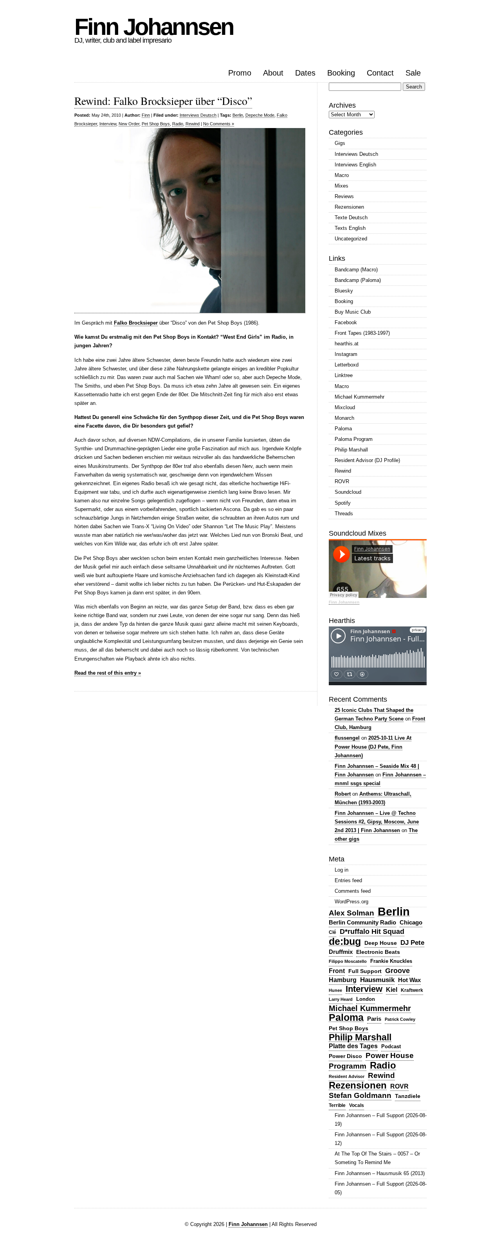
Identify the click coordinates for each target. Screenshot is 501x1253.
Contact (380, 73)
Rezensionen (349, 207)
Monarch (344, 418)
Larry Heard (341, 999)
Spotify (343, 503)
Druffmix (341, 951)
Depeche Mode (259, 115)
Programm (347, 1066)
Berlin (237, 115)
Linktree (344, 375)
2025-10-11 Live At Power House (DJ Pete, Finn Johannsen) (373, 746)
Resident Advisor (346, 1076)
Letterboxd (347, 365)
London (365, 999)
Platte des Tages (353, 1046)
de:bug (345, 941)
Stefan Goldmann (360, 1095)
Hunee (335, 990)
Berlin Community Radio (362, 922)
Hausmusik (377, 980)
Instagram (346, 354)
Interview (107, 123)
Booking (341, 73)
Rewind (193, 123)
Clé (332, 932)
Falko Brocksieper (136, 323)
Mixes (341, 186)
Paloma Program (354, 439)
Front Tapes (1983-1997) (362, 333)
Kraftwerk (412, 990)
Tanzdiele (407, 1096)
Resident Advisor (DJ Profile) (367, 460)
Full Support (365, 971)
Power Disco (345, 1056)
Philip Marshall (351, 450)
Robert (343, 794)
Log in (341, 870)
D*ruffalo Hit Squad (372, 931)
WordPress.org (351, 902)
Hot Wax (409, 980)
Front (337, 971)
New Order (129, 123)
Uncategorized (351, 239)
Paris (374, 1018)
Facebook (346, 322)
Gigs (340, 143)
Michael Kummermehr (359, 397)
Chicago (411, 922)
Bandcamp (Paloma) (358, 280)
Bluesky (344, 291)
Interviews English (355, 165)
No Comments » (218, 123)
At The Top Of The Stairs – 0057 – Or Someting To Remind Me (377, 1158)
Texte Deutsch (351, 217)
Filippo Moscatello (348, 961)
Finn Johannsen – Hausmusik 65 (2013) (380, 1173)
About (273, 73)
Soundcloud (348, 492)
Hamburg (343, 980)
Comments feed (353, 891)
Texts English (350, 228)
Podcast (391, 1046)
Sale (413, 73)
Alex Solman (351, 913)
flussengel (347, 738)
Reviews (344, 196)
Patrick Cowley (400, 1019)
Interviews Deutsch (198, 115)
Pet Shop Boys (156, 123)
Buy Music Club (353, 312)
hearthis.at (347, 344)
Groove (397, 971)
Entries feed (348, 880)
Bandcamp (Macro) (356, 270)
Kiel (391, 989)
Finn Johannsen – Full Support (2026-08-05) (381, 1188)
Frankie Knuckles (391, 961)
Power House (390, 1055)
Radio (177, 123)
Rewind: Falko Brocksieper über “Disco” (163, 100)
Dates (305, 73)
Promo (239, 73)
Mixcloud (345, 407)
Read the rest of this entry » (107, 673)
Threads (344, 513)
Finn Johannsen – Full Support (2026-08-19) (381, 1119)
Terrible (337, 1105)
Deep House (380, 943)
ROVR (342, 481)
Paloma (343, 429)
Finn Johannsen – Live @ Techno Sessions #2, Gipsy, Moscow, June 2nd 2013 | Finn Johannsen (377, 821)
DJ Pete (412, 942)
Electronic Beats (378, 952)
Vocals (356, 1105)
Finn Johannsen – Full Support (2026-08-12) (381, 1139)
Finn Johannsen (153, 27)
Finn (146, 115)
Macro (342, 175)
